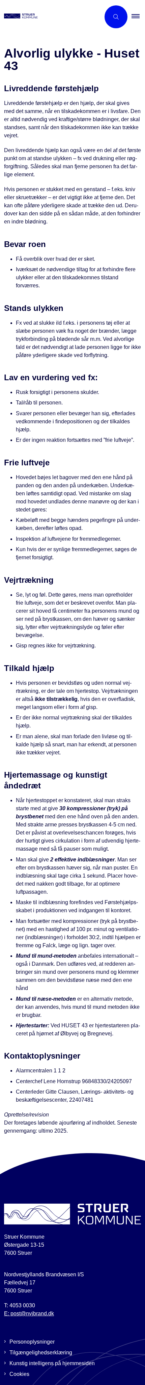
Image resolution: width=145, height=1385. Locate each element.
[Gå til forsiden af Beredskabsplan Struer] (50, 17)
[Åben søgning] (116, 16)
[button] (138, 17)
